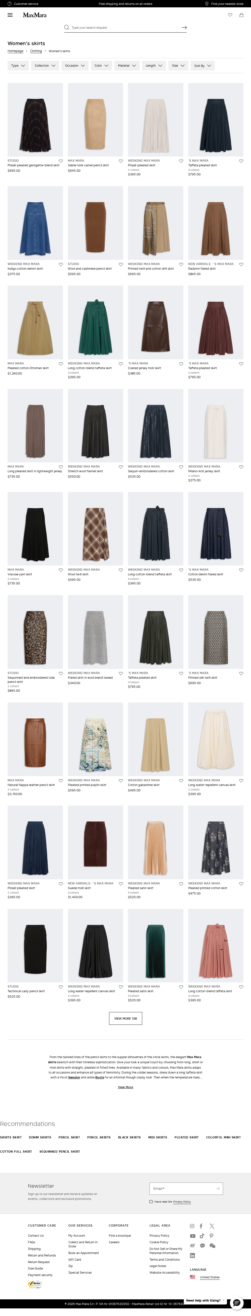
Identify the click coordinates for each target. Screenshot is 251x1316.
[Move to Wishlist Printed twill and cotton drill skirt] (181, 264)
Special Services (80, 1272)
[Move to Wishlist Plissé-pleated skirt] (181, 161)
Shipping (34, 1249)
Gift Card (74, 1259)
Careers (114, 1242)
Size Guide (35, 1268)
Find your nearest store (227, 3)
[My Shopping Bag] (241, 15)
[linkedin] (192, 1255)
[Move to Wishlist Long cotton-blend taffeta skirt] (121, 364)
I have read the (172, 1202)
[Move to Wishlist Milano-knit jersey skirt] (241, 467)
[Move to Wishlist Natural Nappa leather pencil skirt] (61, 781)
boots (99, 1077)
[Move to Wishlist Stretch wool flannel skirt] (121, 467)
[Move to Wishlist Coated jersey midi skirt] (181, 364)
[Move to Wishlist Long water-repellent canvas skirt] (241, 781)
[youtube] (192, 1235)
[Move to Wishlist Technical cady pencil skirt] (61, 987)
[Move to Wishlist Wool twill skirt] (121, 570)
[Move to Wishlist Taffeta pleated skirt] (241, 161)
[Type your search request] (184, 27)
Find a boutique (120, 1235)
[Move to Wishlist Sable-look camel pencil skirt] (121, 161)
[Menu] (10, 15)
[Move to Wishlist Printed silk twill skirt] (241, 673)
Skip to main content (18, 2)
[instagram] (192, 1226)
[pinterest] (212, 1235)
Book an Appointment (83, 1253)
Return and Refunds (42, 1255)
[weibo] (192, 1245)
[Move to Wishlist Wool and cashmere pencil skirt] (121, 264)
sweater (74, 1077)
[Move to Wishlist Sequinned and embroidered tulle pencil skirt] (61, 673)
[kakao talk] (202, 1245)
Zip (70, 1266)
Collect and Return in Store (83, 1244)
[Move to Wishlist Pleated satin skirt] (181, 884)
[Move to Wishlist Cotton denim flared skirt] (241, 570)
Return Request (39, 1262)
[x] (212, 1226)
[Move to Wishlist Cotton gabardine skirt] (181, 781)
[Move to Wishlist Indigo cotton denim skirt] (61, 264)
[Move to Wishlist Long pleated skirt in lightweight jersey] (61, 467)
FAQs (31, 1242)
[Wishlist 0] (230, 15)
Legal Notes (158, 1266)
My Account (76, 1235)
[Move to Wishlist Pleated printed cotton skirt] (241, 884)
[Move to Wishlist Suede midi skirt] (121, 884)
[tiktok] (202, 1235)
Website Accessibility (165, 1272)
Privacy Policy (182, 1202)
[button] (237, 1303)
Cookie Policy (159, 1242)
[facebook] (202, 1226)
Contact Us (36, 1235)
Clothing (36, 51)
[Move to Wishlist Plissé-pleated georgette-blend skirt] (61, 161)
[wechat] (212, 1245)
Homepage (15, 51)
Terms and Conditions (165, 1259)
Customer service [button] (46, 4)
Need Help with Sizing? (203, 1300)
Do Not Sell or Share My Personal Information (166, 1251)
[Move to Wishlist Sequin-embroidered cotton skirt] (181, 467)
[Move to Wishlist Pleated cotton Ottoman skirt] (61, 364)
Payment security (40, 1275)
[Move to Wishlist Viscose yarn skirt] (61, 570)
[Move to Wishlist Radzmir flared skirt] (241, 264)
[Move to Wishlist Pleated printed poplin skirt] (121, 781)
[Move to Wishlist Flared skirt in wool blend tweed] (121, 673)
